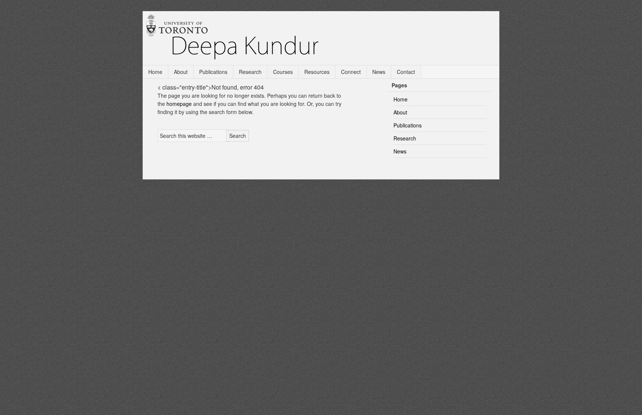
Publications (213, 71)
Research (250, 71)
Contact (406, 71)
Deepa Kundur (325, 37)
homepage (179, 103)
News (378, 71)
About (181, 71)
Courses (283, 71)
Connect (351, 71)
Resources (317, 71)
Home (155, 71)
